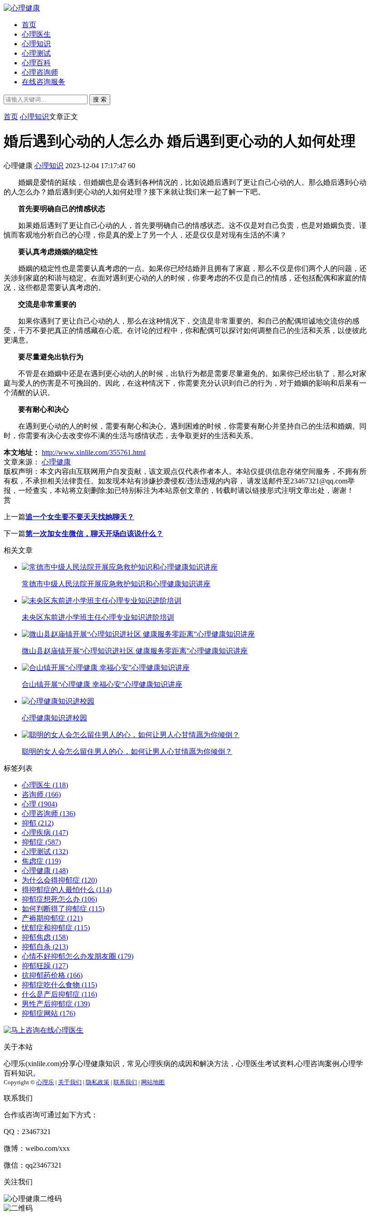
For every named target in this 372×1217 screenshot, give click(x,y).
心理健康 (56, 462)
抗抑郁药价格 (52, 975)
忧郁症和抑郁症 (56, 928)
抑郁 (38, 823)
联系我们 (125, 1082)
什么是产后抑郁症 (59, 994)
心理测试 (36, 53)
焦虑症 (41, 861)
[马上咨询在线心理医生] (43, 1030)
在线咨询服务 (43, 82)
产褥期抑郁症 (52, 918)
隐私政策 (97, 1082)
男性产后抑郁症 (56, 1004)
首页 (29, 25)
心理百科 (36, 63)
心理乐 (45, 1082)
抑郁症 (41, 842)
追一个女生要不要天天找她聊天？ (79, 517)
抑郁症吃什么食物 (59, 985)
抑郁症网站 (48, 1013)
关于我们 (70, 1082)
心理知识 (36, 44)
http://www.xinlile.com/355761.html (94, 452)
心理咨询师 (40, 72)
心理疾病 (45, 832)
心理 (39, 804)
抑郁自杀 (45, 947)
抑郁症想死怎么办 (59, 899)
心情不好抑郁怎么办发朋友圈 (77, 956)
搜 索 (100, 99)
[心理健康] (22, 8)
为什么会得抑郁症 (59, 880)
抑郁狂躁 (45, 966)
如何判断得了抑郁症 (63, 909)
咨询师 (41, 794)
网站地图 (153, 1082)
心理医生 (36, 34)
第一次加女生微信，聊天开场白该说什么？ (94, 533)
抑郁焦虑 (45, 937)
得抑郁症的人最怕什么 (67, 889)
